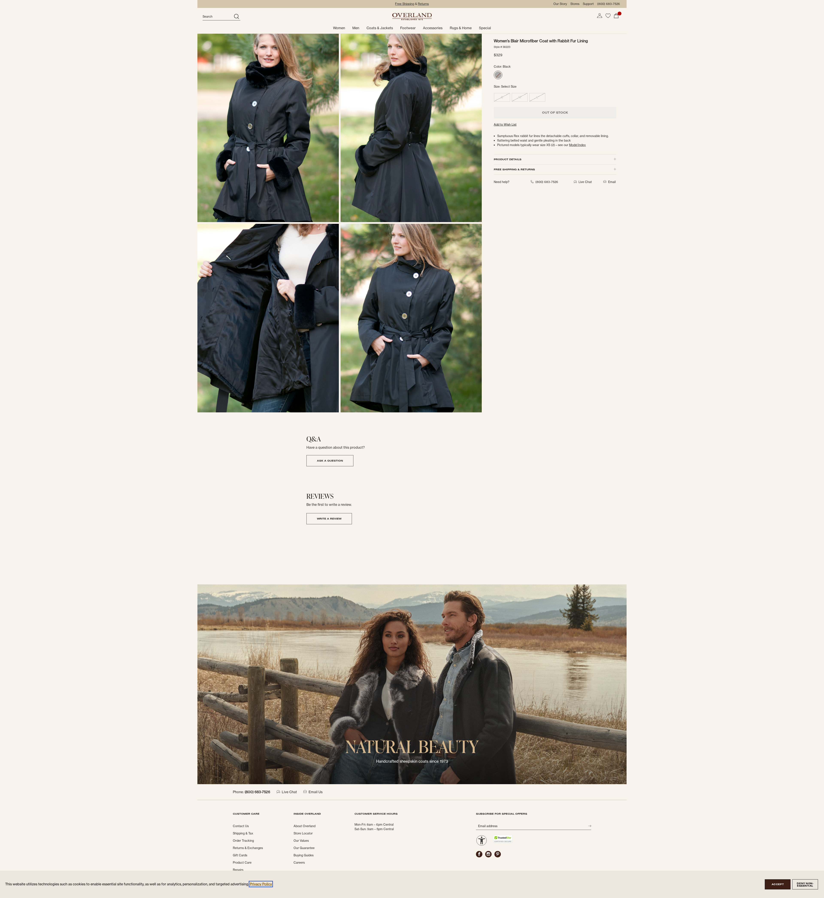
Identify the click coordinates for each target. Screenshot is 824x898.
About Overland (304, 826)
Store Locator (303, 833)
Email (612, 182)
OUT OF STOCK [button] (555, 112)
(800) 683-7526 (608, 4)
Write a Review (329, 518)
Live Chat (289, 792)
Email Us (316, 792)
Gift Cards (240, 855)
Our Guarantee (304, 848)
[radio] (498, 75)
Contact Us (241, 826)
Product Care (242, 862)
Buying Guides (304, 855)
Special (485, 28)
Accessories (432, 28)
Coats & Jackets (380, 28)
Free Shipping (404, 4)
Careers (299, 862)
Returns (423, 4)
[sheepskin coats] (412, 684)
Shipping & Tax (243, 833)
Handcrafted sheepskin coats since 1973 (412, 761)
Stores (574, 4)
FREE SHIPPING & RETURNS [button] (514, 169)
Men (355, 28)
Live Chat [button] (585, 182)
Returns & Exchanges (248, 848)
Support (588, 4)
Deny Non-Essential (805, 884)
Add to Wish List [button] (505, 125)
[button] (600, 16)
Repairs (238, 870)
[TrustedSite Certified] (502, 839)
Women (339, 28)
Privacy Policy (261, 884)
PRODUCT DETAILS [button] (507, 159)
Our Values (301, 841)
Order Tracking (243, 841)
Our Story (560, 4)
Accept (778, 884)
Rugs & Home (461, 28)
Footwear (408, 28)
